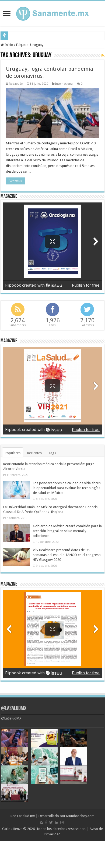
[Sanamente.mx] (52, 12)
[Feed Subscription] (103, 56)
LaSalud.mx (26, 816)
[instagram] (62, 822)
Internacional (64, 83)
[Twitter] (51, 822)
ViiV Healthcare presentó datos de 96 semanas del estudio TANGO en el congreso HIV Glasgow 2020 (67, 555)
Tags (52, 453)
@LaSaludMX (13, 708)
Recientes (34, 453)
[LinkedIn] (56, 822)
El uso (15, 36)
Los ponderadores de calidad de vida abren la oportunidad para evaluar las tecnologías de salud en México (67, 488)
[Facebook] (46, 822)
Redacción (16, 83)
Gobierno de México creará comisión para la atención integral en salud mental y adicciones (67, 531)
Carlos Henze (12, 829)
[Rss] (41, 822)
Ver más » (15, 181)
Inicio (8, 45)
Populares (12, 453)
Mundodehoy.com (80, 816)
